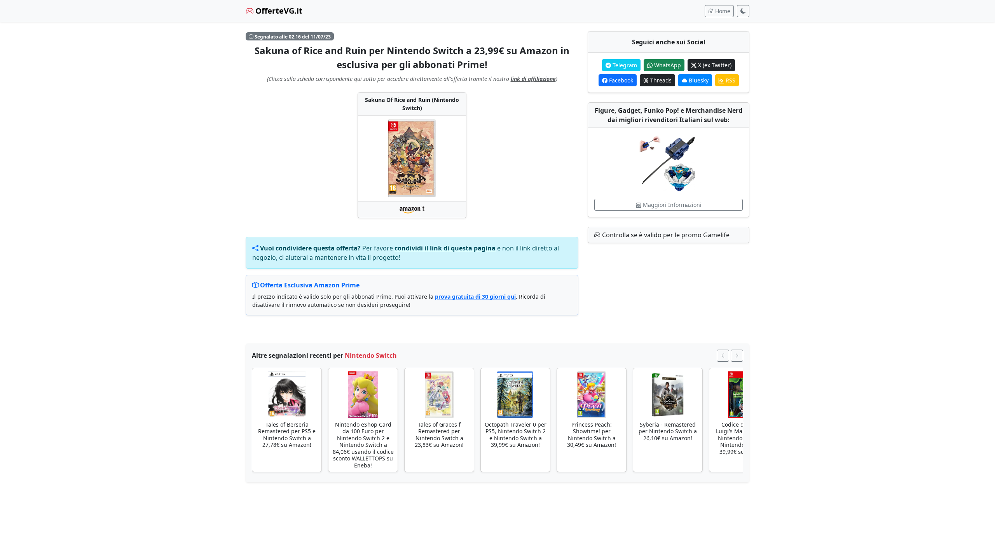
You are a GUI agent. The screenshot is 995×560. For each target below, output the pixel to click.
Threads (660, 80)
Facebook (620, 80)
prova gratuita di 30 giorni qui (475, 296)
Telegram (624, 65)
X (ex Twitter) (713, 65)
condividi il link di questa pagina (445, 248)
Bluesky (698, 80)
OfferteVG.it (277, 10)
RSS (729, 80)
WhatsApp (667, 65)
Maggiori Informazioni (671, 204)
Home (722, 11)
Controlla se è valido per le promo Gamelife (665, 235)
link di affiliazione (533, 78)
